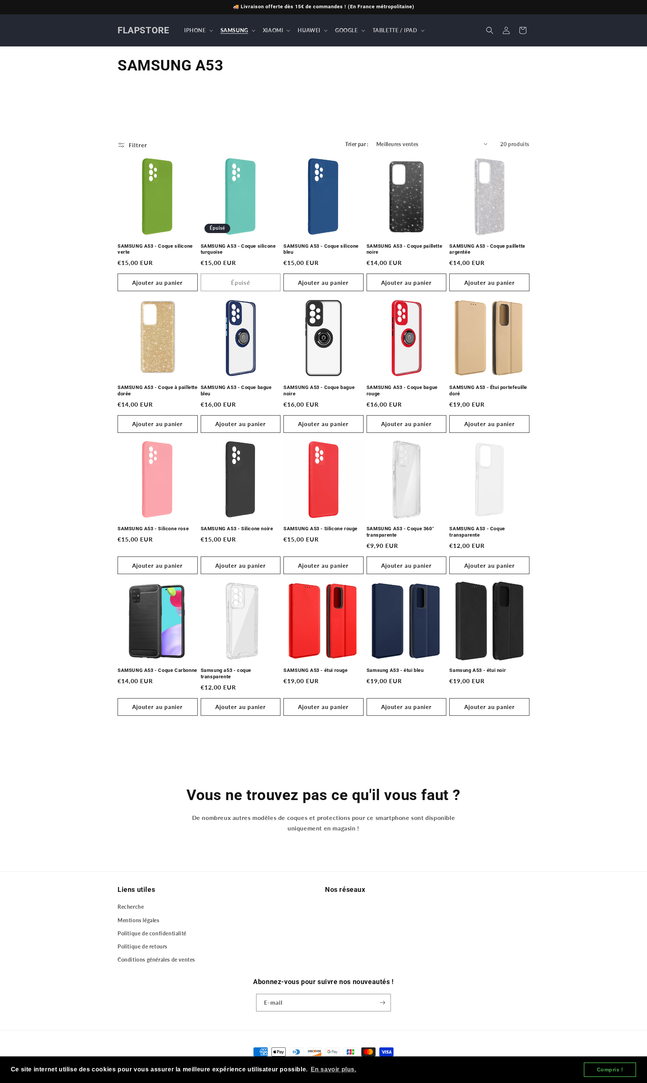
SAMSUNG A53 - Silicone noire (237, 528)
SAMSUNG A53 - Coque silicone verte (155, 249)
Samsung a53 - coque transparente (226, 673)
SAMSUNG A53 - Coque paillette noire (404, 249)
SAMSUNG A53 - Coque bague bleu (236, 390)
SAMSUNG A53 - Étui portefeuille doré (488, 390)
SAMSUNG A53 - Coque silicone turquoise (238, 249)
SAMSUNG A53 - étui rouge (315, 670)
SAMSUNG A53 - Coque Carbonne (157, 670)
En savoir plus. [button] (333, 1069)
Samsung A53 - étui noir (477, 670)
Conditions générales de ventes (156, 959)
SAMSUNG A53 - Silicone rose (153, 528)
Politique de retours (142, 946)
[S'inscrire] (382, 1002)
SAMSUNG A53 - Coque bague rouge (402, 390)
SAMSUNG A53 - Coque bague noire (319, 390)
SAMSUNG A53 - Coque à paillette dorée (158, 390)
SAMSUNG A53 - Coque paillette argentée (487, 249)
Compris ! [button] (610, 1070)
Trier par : (356, 144)
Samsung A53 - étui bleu (395, 670)
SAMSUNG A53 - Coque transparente (477, 532)
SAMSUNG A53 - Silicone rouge (320, 528)
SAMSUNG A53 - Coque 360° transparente (400, 532)
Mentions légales (139, 920)
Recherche (131, 906)
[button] (198, 30)
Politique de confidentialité (152, 933)
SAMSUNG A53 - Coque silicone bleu (321, 249)
